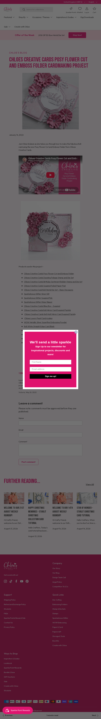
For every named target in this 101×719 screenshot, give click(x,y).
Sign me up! (50, 376)
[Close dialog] (76, 332)
